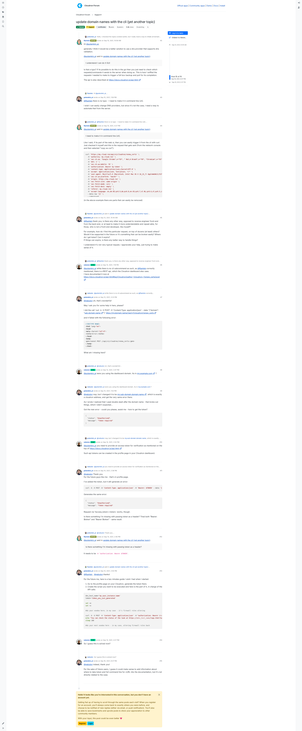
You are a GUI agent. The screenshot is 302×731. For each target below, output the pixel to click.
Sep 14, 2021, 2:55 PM (109, 571)
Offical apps (182, 5)
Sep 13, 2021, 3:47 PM (111, 370)
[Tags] (3, 12)
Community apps (197, 5)
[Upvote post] (156, 86)
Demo (209, 5)
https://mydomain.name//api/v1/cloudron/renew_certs (130, 313)
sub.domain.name (92, 313)
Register (82, 723)
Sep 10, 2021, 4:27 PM (112, 126)
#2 (161, 40)
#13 (161, 571)
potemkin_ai (91, 37)
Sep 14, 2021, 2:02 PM (111, 442)
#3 (161, 97)
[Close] (159, 694)
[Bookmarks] (3, 22)
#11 (161, 471)
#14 (161, 640)
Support (91, 27)
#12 (161, 537)
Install (222, 5)
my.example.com (144, 373)
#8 (161, 370)
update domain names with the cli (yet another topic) (126, 56)
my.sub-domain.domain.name (130, 394)
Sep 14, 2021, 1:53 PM (109, 391)
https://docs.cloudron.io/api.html (123, 80)
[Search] (3, 26)
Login (90, 723)
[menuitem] (299, 3)
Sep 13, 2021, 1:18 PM (111, 265)
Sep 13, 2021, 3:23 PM (109, 297)
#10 (161, 442)
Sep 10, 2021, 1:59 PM (109, 97)
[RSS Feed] (148, 27)
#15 (161, 661)
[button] (3, 723)
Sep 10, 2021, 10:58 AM (112, 40)
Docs (216, 5)
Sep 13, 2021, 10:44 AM (109, 218)
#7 (161, 297)
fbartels (87, 40)
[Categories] (3, 3)
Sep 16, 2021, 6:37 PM (109, 661)
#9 (161, 391)
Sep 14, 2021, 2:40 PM (112, 537)
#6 (161, 265)
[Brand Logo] (80, 5)
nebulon (87, 265)
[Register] (299, 7)
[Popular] (3, 17)
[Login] (299, 3)
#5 (161, 218)
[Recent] (3, 7)
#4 (161, 126)
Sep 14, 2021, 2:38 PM (109, 471)
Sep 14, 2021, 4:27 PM (111, 640)
